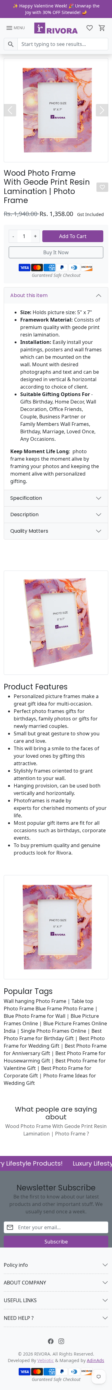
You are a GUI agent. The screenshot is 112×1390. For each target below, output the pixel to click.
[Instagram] (61, 1340)
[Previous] (10, 110)
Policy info (16, 1264)
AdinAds (95, 1360)
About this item (29, 295)
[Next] (102, 110)
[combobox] (62, 44)
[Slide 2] (56, 155)
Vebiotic (45, 1360)
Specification (26, 498)
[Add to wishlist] (102, 187)
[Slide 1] (50, 155)
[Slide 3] (61, 155)
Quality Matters (29, 531)
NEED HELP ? (19, 1318)
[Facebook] (50, 1340)
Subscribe (56, 1241)
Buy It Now (56, 252)
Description (24, 514)
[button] (89, 28)
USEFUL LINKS (20, 1300)
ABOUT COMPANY (25, 1282)
